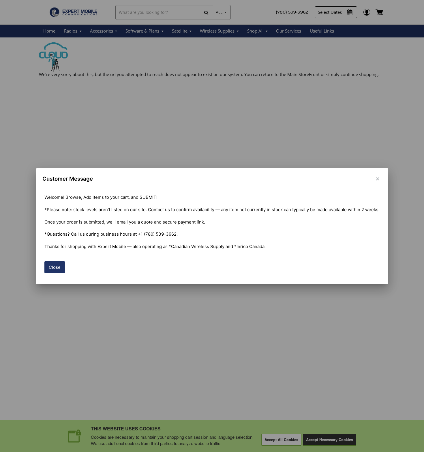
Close (55, 267)
